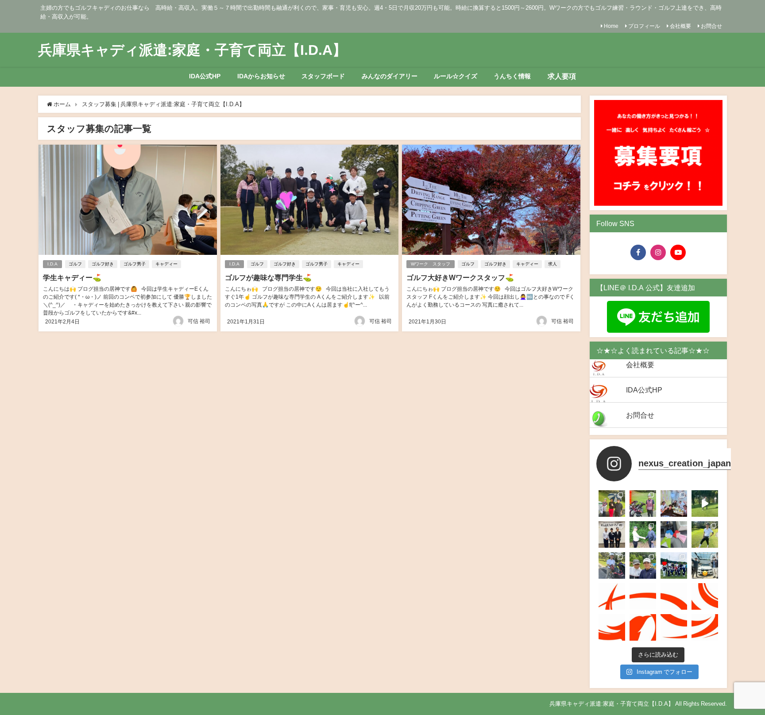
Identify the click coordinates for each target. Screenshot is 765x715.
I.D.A (52, 264)
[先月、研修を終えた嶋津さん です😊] (612, 503)
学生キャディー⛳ (72, 277)
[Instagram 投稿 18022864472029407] (643, 627)
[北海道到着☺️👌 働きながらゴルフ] (643, 565)
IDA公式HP (204, 76)
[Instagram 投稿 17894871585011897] (674, 627)
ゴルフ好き (103, 264)
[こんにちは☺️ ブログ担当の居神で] (674, 534)
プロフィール (644, 26)
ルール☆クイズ (455, 76)
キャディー (166, 264)
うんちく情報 (512, 76)
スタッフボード (323, 76)
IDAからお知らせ (261, 76)
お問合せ (711, 26)
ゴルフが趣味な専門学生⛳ (268, 277)
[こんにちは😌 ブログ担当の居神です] (674, 565)
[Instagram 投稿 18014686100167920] (705, 627)
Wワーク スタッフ (430, 264)
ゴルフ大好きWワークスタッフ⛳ (460, 277)
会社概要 (680, 26)
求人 (552, 264)
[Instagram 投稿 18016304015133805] (612, 627)
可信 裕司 (199, 321)
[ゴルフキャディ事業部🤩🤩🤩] (674, 596)
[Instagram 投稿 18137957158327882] (612, 596)
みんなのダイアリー (389, 76)
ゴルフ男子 (135, 264)
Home (611, 26)
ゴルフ (75, 264)
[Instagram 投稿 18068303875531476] (705, 596)
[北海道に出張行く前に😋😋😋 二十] (705, 565)
